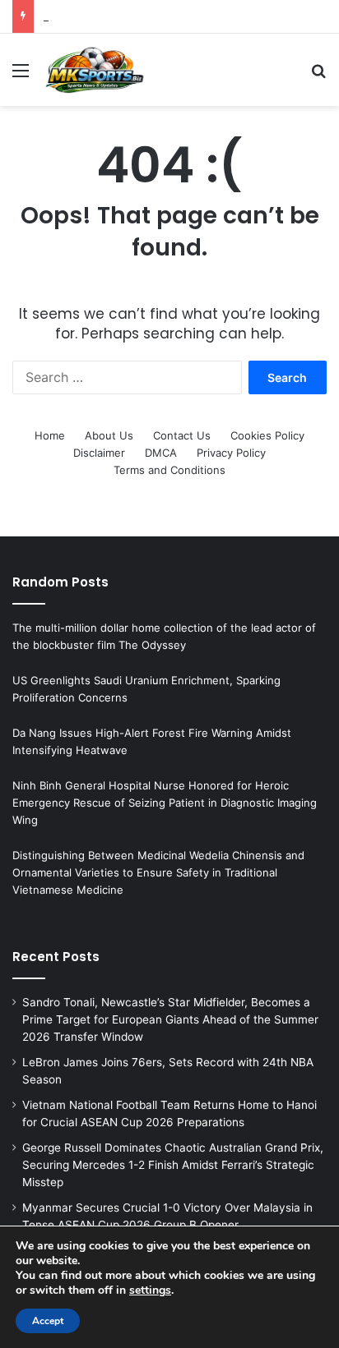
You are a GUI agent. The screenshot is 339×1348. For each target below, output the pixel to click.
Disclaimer (99, 452)
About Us (109, 435)
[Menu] (20, 76)
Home (50, 435)
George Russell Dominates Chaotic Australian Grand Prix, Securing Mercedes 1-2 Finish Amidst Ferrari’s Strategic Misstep (172, 1165)
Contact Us (182, 435)
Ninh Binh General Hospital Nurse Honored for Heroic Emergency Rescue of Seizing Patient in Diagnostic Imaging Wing (164, 802)
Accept (47, 1320)
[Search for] (318, 76)
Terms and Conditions (169, 469)
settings (150, 1290)
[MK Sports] (93, 69)
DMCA (161, 452)
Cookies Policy (267, 435)
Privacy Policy (231, 452)
